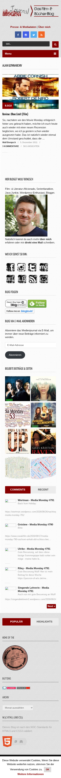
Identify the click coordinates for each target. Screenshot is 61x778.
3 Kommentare (10, 146)
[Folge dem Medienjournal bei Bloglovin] (19, 312)
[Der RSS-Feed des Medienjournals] (32, 283)
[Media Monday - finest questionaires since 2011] (15, 669)
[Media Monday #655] (43, 468)
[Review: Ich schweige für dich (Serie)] (43, 389)
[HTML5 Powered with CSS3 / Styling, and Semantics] (16, 746)
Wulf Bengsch (9, 142)
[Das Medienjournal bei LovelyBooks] (22, 283)
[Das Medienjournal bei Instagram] (21, 271)
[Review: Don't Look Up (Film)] (17, 442)
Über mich (44, 26)
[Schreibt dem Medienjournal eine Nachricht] (43, 283)
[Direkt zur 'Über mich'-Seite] (26, 235)
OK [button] (47, 769)
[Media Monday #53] (17, 415)
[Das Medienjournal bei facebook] (10, 271)
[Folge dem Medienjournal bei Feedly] (37, 306)
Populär (16, 621)
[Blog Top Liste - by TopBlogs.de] (23, 688)
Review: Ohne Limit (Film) (15, 114)
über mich (46, 239)
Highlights (44, 621)
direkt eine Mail (34, 242)
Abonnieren (15, 354)
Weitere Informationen (30, 774)
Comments (17, 489)
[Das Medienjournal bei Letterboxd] (10, 283)
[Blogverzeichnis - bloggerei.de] (9, 688)
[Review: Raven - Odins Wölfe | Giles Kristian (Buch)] (43, 442)
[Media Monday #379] (17, 468)
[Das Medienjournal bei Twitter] (32, 271)
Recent (43, 489)
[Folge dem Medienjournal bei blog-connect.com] (16, 306)
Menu (8, 53)
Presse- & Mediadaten (23, 26)
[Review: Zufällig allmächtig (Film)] (43, 415)
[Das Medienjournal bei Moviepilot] (43, 271)
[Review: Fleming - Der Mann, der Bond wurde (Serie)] (17, 389)
